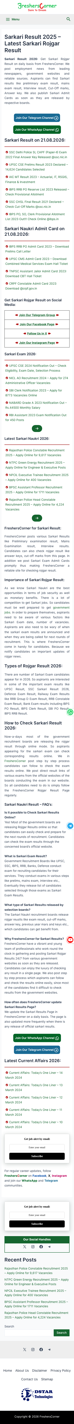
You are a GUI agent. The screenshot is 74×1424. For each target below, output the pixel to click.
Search (9, 1326)
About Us (22, 1370)
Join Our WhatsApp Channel (35, 129)
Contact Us (29, 1379)
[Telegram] (70, 826)
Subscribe (37, 1156)
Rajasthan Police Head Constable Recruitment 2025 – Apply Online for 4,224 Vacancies (34, 504)
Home (7, 1370)
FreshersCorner (15, 761)
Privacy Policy (61, 1370)
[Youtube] (70, 940)
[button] (68, 19)
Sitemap (47, 1379)
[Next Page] (37, 428)
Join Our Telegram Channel (35, 118)
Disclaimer (39, 1370)
